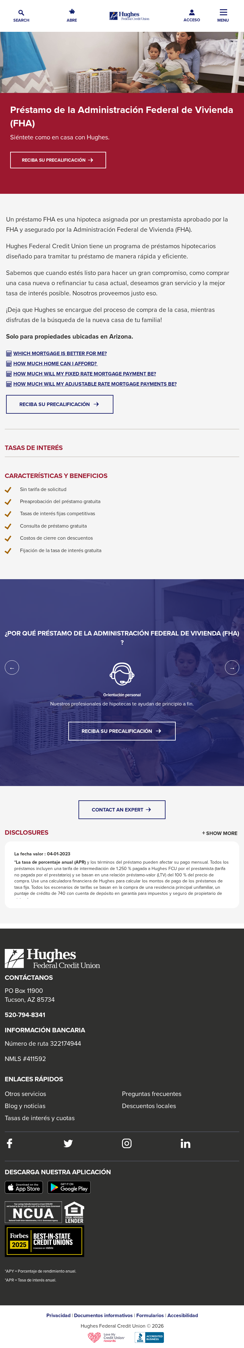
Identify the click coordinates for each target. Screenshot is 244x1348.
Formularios (150, 1315)
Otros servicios (25, 1093)
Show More (221, 833)
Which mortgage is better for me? (60, 353)
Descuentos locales (149, 1105)
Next (232, 667)
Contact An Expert (118, 809)
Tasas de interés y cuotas (40, 1117)
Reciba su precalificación (64, 162)
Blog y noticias (25, 1105)
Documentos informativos (103, 1315)
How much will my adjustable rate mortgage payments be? (95, 384)
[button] (21, 16)
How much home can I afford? (55, 363)
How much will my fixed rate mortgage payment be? (84, 373)
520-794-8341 (25, 1014)
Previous (12, 667)
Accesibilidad (182, 1315)
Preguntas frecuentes (151, 1093)
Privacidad (58, 1315)
